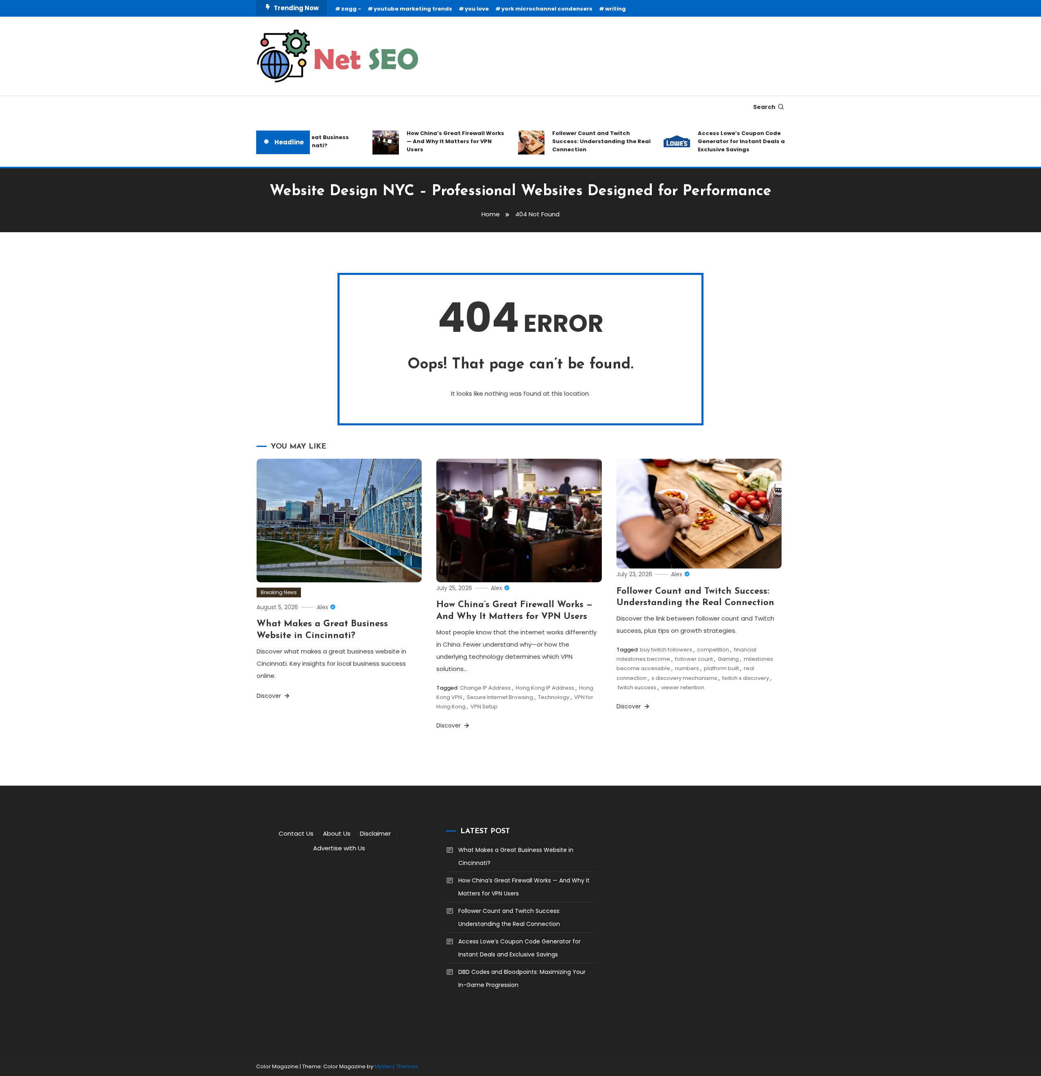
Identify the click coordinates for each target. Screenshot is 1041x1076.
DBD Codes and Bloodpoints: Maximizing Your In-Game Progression (522, 978)
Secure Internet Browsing (500, 697)
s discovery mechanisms (684, 678)
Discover (270, 696)
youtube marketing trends (413, 9)
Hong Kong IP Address (545, 688)
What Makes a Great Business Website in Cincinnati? (515, 856)
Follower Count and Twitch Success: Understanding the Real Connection (585, 141)
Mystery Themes (396, 1066)
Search (764, 107)
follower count (694, 659)
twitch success (637, 687)
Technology (553, 697)
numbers (687, 668)
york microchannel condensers (546, 9)
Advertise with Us (339, 848)
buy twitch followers (666, 649)
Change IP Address (485, 688)
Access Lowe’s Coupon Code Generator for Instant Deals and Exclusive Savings (729, 141)
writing (615, 9)
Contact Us (296, 833)
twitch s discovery (745, 678)
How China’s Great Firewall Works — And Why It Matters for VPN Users (439, 141)
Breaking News (279, 592)
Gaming (728, 659)
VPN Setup (484, 706)
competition (713, 649)
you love (477, 9)
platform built (721, 668)
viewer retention (682, 687)
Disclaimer (375, 833)
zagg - (351, 9)
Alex (322, 607)
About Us (337, 833)
